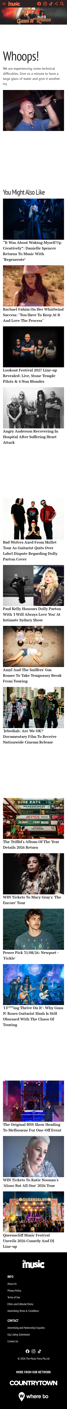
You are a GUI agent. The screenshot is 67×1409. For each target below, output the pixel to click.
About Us (12, 1283)
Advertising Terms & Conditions (23, 1310)
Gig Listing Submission (18, 1334)
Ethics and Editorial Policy (20, 1303)
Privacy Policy (14, 1290)
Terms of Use (13, 1297)
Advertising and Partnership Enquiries (26, 1327)
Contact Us (12, 1341)
